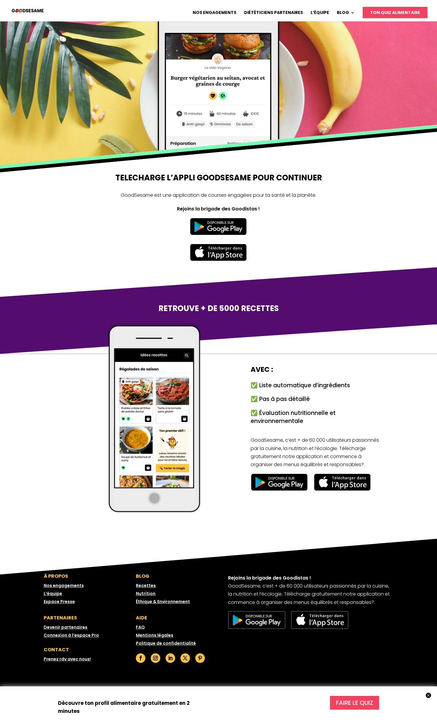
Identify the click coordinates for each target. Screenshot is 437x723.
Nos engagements (214, 12)
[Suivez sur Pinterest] (200, 658)
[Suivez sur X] (185, 658)
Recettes (146, 585)
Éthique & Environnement (163, 602)
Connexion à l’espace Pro (71, 635)
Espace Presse (59, 602)
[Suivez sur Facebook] (140, 658)
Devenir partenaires (65, 627)
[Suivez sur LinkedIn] (170, 658)
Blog (343, 12)
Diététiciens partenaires (273, 12)
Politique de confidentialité (166, 643)
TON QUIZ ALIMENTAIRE (395, 12)
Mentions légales (154, 635)
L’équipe (320, 12)
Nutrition (145, 593)
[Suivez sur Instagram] (155, 658)
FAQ (140, 627)
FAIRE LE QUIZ (354, 703)
